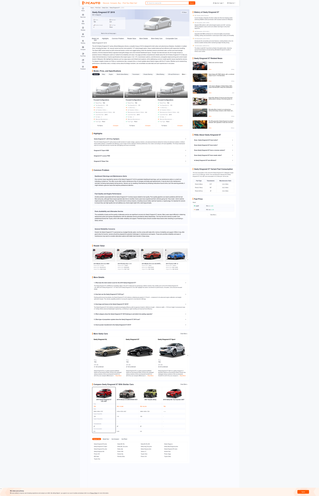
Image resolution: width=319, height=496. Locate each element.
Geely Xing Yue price (146, 446)
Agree (303, 492)
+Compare (115, 125)
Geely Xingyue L (168, 444)
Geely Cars (105, 7)
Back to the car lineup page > (109, 33)
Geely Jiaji (120, 449)
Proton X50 (120, 451)
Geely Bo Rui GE (145, 444)
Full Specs (100, 125)
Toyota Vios (97, 459)
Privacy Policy (93, 493)
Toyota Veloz (167, 456)
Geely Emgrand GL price (100, 449)
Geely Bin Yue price (122, 446)
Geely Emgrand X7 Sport (100, 446)
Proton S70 (97, 454)
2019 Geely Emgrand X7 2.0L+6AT (103, 400)
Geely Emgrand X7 (115, 7)
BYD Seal (96, 456)
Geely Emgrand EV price (100, 444)
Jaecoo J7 (143, 451)
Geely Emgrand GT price (170, 449)
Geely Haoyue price (146, 449)
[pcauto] (91, 3)
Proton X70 (144, 456)
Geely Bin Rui (121, 444)
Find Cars (98, 7)
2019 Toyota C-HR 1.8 (172, 263)
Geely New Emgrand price (171, 446)
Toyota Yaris (144, 454)
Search (192, 3)
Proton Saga (167, 454)
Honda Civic (167, 451)
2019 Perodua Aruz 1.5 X (124, 263)
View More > (184, 334)
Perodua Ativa (121, 456)
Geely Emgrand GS (99, 451)
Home (92, 7)
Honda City (120, 454)
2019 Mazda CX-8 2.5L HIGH (101, 263)
